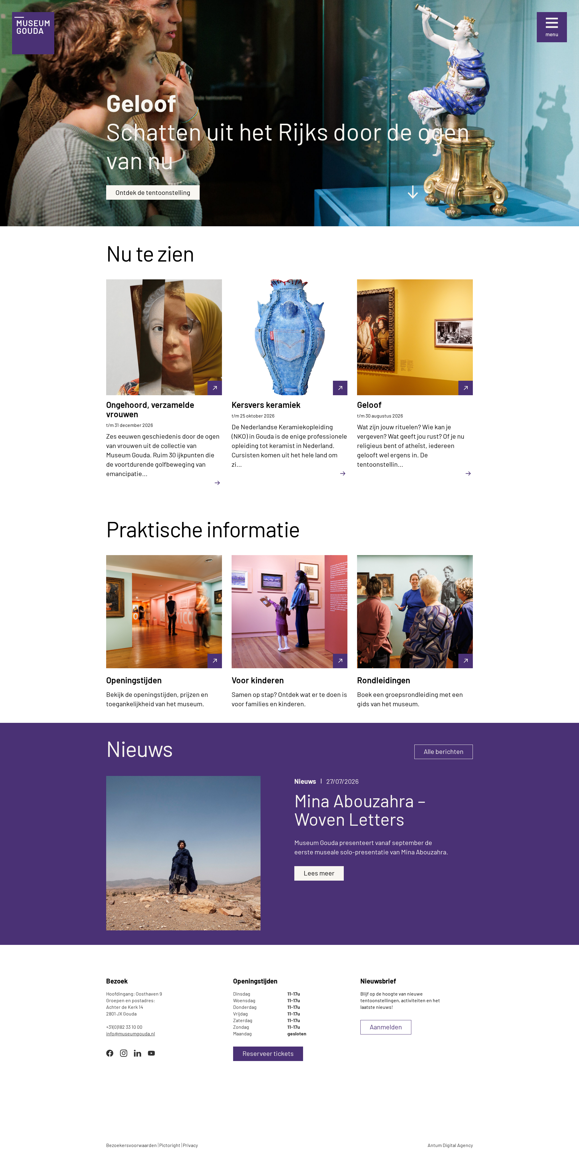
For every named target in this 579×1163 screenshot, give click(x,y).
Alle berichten (444, 751)
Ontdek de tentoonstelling (152, 192)
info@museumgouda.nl (130, 1033)
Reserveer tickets (268, 1053)
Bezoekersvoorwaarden (131, 1145)
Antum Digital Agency (450, 1145)
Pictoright (169, 1145)
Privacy (190, 1145)
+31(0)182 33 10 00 (124, 1027)
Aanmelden (386, 1027)
